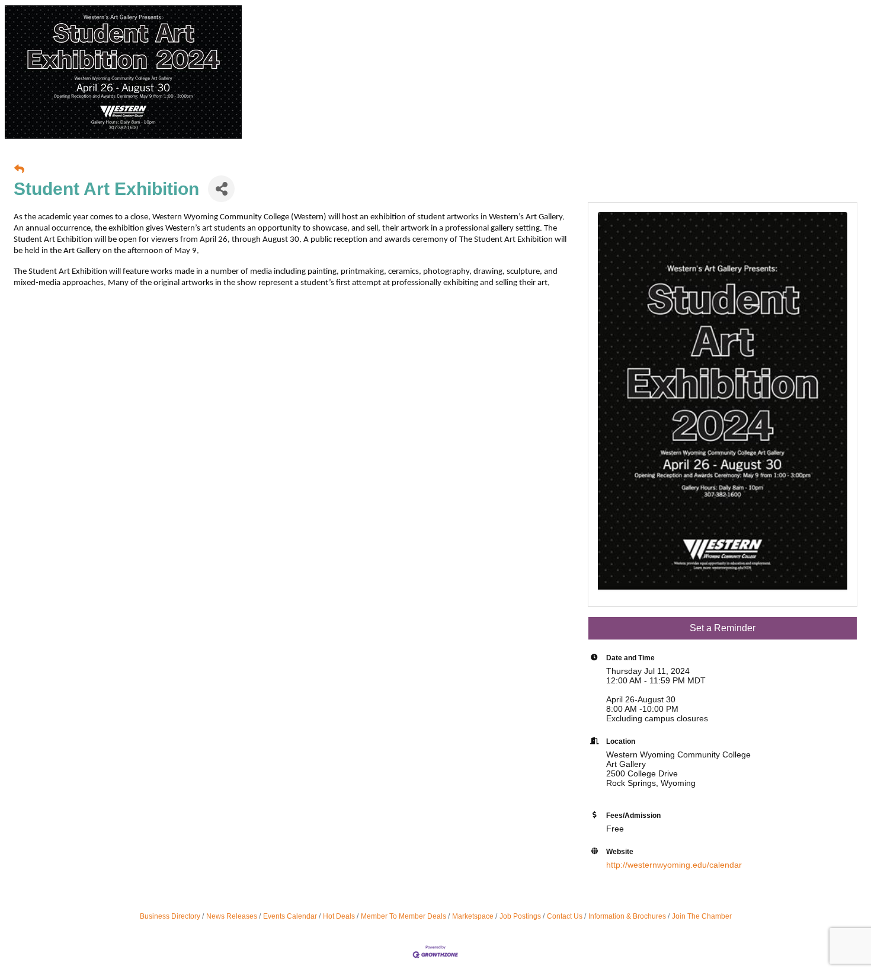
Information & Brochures (627, 916)
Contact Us (564, 916)
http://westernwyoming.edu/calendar (674, 864)
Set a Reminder (722, 628)
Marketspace (473, 916)
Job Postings (520, 916)
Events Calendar (290, 916)
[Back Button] (19, 169)
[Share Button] (221, 188)
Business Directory (170, 916)
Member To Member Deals (403, 916)
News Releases (231, 916)
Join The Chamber (702, 916)
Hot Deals (339, 916)
